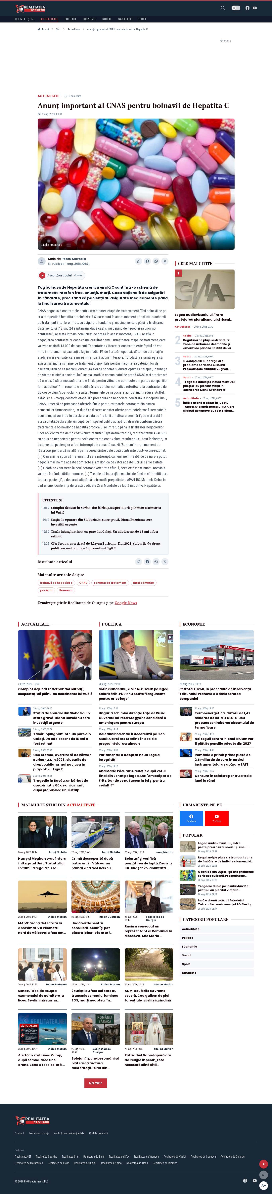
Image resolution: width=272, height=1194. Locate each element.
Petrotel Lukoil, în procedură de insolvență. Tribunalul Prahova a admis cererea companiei (216, 694)
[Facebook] (247, 8)
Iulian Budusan (109, 917)
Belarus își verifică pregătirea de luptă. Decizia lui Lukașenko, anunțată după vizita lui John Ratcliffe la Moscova (148, 868)
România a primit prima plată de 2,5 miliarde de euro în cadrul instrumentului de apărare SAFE (222, 760)
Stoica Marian (57, 917)
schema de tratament (110, 583)
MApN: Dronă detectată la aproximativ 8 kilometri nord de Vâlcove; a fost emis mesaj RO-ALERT (42, 930)
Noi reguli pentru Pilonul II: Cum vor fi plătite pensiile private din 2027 (224, 741)
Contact (19, 1133)
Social (187, 335)
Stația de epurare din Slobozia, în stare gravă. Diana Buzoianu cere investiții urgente (101, 521)
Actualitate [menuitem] (49, 19)
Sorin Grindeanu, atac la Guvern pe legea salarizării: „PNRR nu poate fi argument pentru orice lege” (133, 694)
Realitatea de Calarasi (233, 1156)
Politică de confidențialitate (69, 1133)
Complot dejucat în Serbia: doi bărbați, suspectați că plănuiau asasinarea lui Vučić (106, 510)
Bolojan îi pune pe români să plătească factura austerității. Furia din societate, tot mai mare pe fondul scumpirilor (95, 1068)
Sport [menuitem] (142, 19)
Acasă (45, 29)
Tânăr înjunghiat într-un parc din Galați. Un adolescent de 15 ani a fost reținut (104, 533)
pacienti (46, 590)
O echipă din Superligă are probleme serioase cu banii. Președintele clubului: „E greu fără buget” (205, 367)
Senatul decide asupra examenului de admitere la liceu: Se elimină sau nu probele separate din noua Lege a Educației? (41, 1000)
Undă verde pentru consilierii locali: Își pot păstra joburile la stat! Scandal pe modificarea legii (92, 933)
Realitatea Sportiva (46, 1156)
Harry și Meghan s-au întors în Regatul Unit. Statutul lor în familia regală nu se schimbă (42, 865)
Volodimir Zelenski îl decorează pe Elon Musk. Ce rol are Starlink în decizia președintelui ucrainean (132, 739)
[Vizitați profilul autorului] (42, 261)
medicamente (143, 583)
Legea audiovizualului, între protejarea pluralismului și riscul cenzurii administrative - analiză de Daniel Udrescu (203, 321)
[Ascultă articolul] (263, 1164)
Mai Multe (95, 1083)
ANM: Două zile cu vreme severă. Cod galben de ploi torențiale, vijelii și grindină (148, 996)
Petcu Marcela (74, 259)
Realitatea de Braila (58, 1163)
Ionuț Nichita (58, 852)
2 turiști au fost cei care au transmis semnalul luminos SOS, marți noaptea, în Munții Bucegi (94, 998)
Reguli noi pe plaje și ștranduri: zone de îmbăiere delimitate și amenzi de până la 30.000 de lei (207, 344)
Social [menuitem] (107, 19)
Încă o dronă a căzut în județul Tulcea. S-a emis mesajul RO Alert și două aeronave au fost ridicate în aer (208, 409)
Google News (126, 602)
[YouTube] (254, 8)
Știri (58, 29)
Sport (187, 356)
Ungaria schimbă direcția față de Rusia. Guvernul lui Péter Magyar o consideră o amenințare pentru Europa (132, 718)
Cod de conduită (98, 1133)
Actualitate (74, 29)
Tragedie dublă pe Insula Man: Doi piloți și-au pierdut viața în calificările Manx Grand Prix (209, 386)
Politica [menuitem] (70, 19)
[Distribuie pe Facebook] (147, 261)
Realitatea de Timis (137, 1163)
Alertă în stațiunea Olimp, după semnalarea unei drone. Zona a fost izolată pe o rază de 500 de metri (42, 1062)
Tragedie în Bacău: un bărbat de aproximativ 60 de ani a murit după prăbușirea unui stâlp (60, 785)
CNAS (83, 583)
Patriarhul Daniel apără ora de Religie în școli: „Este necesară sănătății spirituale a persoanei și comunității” (148, 1065)
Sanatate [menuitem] (125, 19)
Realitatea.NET (23, 1156)
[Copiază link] (138, 261)
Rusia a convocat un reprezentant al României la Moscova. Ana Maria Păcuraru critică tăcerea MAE (148, 936)
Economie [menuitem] (89, 19)
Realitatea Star (70, 1156)
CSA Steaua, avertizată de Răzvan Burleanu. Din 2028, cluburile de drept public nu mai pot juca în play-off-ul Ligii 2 (105, 545)
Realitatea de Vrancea (146, 1156)
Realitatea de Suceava (203, 1156)
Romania (65, 590)
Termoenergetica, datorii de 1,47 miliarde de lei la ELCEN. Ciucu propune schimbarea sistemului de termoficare (224, 720)
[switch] (236, 8)
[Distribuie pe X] (164, 261)
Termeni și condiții (39, 1133)
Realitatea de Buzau (85, 1163)
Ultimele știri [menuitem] (24, 19)
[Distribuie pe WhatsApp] (156, 261)
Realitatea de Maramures (29, 1163)
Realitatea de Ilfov (119, 1156)
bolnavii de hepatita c (56, 583)
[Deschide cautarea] (223, 8)
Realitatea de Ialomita (165, 1163)
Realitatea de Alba (111, 1163)
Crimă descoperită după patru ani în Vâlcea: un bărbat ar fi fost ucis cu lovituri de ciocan (92, 865)
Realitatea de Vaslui (175, 1156)
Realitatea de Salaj (93, 1156)
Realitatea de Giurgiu (155, 918)
